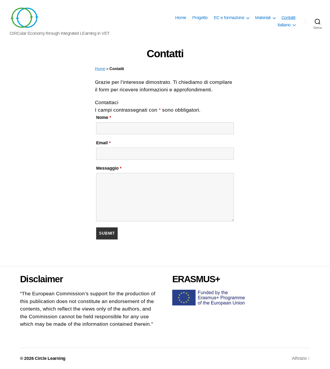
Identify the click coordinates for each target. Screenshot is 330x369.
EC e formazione (229, 17)
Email (103, 142)
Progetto (200, 17)
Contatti (288, 17)
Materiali (263, 17)
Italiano (284, 24)
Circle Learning (50, 358)
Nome (103, 117)
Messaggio (109, 168)
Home (180, 17)
